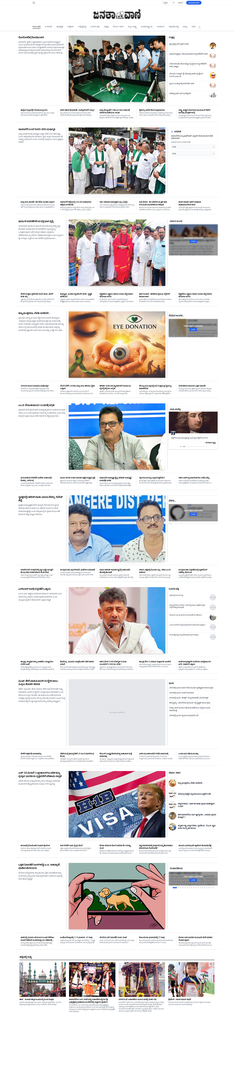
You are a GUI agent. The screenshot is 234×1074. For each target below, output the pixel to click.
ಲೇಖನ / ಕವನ (118, 26)
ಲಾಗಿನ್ (180, 2)
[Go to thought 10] (199, 449)
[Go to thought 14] (206, 449)
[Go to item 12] (200, 887)
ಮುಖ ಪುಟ (36, 26)
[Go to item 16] (208, 887)
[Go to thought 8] (195, 449)
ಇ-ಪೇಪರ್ (48, 26)
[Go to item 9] (193, 887)
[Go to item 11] (198, 887)
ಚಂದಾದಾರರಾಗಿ (193, 2)
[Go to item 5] (185, 887)
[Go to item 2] (175, 887)
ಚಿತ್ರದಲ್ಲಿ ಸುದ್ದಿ (173, 26)
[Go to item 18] (213, 887)
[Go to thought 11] (201, 449)
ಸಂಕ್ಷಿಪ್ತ (106, 26)
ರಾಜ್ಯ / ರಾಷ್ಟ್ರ (132, 26)
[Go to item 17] (211, 887)
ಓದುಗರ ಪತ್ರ (94, 26)
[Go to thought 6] (191, 449)
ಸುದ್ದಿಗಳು (70, 26)
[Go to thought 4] (186, 449)
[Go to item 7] (189, 887)
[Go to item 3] (179, 887)
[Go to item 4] (182, 887)
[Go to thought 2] (181, 449)
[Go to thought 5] (189, 449)
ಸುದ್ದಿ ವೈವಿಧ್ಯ (82, 26)
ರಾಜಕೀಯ (161, 26)
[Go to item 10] (195, 887)
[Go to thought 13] (204, 449)
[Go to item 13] (202, 887)
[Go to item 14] (204, 887)
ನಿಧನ (194, 26)
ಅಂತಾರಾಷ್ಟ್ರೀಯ (147, 26)
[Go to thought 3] (183, 449)
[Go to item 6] (187, 887)
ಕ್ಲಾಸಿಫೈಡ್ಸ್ (59, 26)
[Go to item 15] (206, 887)
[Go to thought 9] (197, 449)
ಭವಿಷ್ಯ (185, 26)
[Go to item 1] (173, 887)
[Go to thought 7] (193, 449)
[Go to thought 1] (179, 449)
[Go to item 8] (191, 887)
